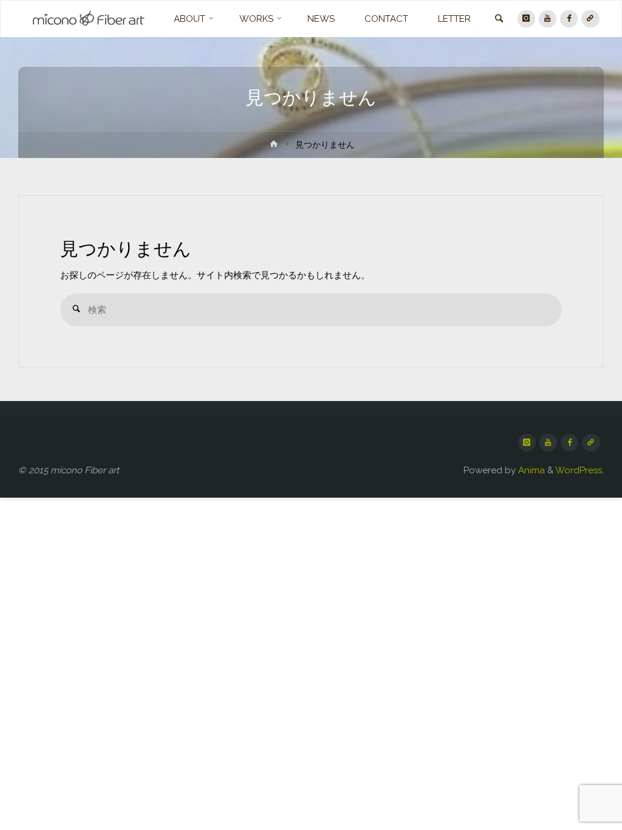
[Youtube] (547, 18)
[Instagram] (526, 18)
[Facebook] (569, 18)
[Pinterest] (590, 18)
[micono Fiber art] (88, 18)
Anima (530, 470)
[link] (498, 19)
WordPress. (579, 470)
